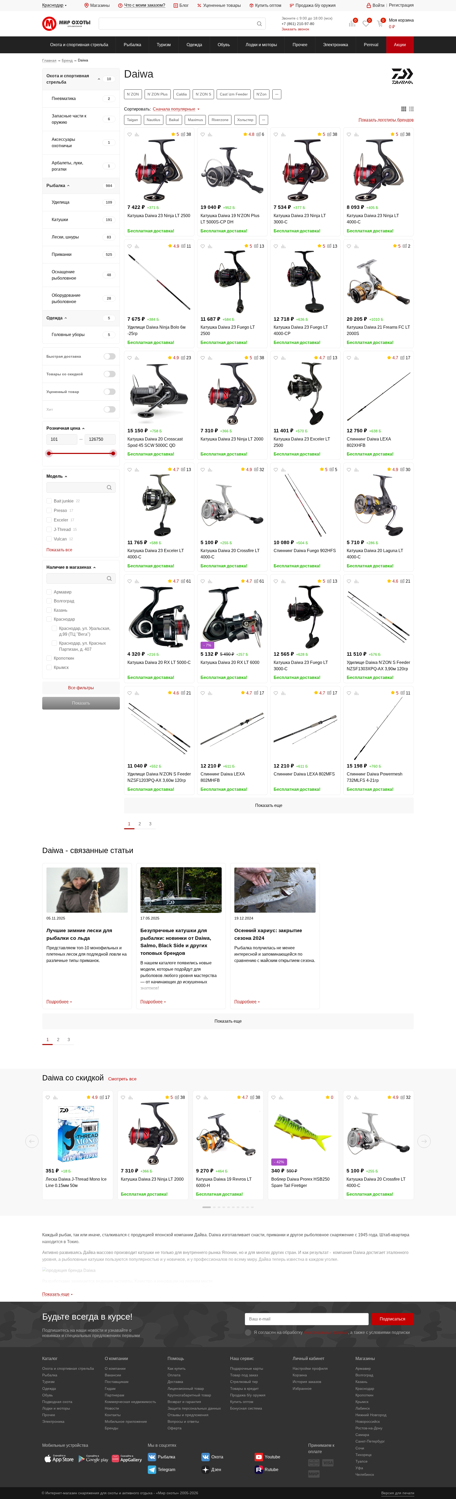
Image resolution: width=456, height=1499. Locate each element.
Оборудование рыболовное (66, 298)
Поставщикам (117, 1382)
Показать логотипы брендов (386, 120)
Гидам (110, 1388)
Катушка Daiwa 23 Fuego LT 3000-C (301, 665)
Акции (400, 44)
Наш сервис (242, 1358)
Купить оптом (268, 5)
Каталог (50, 1358)
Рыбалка (132, 44)
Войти (378, 5)
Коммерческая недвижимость (130, 1402)
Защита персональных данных (194, 1408)
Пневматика (64, 98)
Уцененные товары (222, 5)
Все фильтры (81, 688)
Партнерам (114, 1395)
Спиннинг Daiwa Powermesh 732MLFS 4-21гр (374, 777)
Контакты (113, 1415)
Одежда (194, 44)
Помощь (176, 1358)
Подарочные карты (246, 1368)
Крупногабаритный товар (189, 1395)
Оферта (175, 1428)
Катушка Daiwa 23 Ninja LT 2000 (232, 439)
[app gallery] (127, 1458)
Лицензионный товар (186, 1388)
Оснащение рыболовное (64, 275)
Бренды (111, 1428)
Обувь (224, 44)
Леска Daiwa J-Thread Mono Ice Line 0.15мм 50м (76, 1182)
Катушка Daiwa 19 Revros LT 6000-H (224, 1182)
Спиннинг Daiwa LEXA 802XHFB (369, 442)
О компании (116, 1358)
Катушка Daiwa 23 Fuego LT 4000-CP (301, 330)
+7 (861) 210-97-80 (298, 24)
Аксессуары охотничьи (63, 142)
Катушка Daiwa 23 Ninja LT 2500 (158, 215)
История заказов (307, 1382)
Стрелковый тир (244, 1382)
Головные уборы (68, 334)
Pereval (371, 44)
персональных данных (326, 1332)
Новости (112, 1408)
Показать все (59, 550)
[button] (32, 1141)
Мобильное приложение (126, 1421)
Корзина (300, 1375)
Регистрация (401, 5)
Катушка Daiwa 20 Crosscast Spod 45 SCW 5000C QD (155, 442)
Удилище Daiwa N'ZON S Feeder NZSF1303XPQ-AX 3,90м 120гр (378, 665)
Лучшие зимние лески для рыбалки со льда (79, 934)
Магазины (100, 5)
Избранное (302, 1388)
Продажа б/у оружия (316, 5)
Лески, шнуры (65, 237)
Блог (184, 5)
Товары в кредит (244, 1388)
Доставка (175, 1382)
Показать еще (268, 805)
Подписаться (392, 1319)
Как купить (177, 1368)
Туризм (164, 44)
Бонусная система (246, 1408)
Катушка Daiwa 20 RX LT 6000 (230, 662)
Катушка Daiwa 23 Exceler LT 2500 (302, 442)
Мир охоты (66, 23)
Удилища (60, 202)
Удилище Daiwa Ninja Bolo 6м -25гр (156, 330)
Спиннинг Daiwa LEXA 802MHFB (223, 777)
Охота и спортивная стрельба (79, 44)
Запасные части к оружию (69, 119)
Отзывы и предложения (188, 1415)
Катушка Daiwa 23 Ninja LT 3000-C (300, 218)
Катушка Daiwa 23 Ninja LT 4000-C (373, 218)
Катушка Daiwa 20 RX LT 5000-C (159, 662)
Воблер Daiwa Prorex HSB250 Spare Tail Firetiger (300, 1182)
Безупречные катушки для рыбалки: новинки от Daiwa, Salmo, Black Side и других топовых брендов (175, 942)
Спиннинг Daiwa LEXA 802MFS (304, 774)
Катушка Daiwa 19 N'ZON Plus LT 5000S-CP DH (230, 218)
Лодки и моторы (261, 44)
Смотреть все (122, 1078)
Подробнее (57, 1001)
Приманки (62, 254)
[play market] (93, 1458)
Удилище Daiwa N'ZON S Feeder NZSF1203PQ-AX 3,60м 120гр (159, 777)
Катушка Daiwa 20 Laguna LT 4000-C (375, 553)
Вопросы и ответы (183, 1421)
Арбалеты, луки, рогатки (67, 166)
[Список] (411, 109)
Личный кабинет (308, 1358)
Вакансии (113, 1375)
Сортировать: (137, 109)
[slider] (49, 453)
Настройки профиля (310, 1368)
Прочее (300, 44)
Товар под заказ (244, 1375)
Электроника (335, 44)
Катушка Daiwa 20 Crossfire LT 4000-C (230, 553)
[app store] (59, 1458)
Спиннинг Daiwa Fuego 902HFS (305, 550)
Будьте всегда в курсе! (87, 1316)
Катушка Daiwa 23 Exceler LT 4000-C (155, 553)
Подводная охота (57, 1402)
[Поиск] (182, 24)
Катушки (60, 219)
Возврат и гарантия (184, 1402)
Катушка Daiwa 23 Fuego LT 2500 (228, 330)
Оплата (174, 1375)
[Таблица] (403, 109)
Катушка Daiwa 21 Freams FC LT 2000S (378, 330)
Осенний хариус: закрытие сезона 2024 (268, 934)
